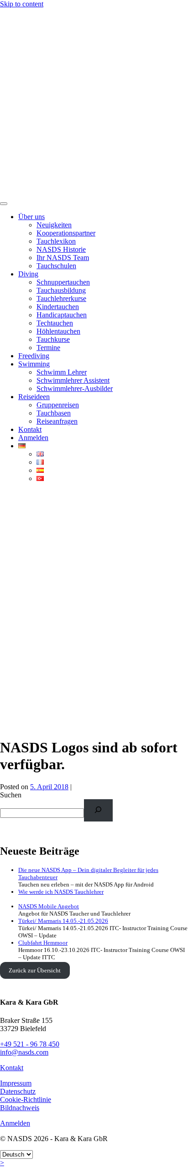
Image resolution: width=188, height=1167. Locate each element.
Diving (28, 274)
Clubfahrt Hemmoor (43, 942)
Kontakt (30, 429)
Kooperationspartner (66, 233)
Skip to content (21, 4)
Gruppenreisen (58, 405)
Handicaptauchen (62, 315)
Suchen (10, 795)
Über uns (31, 216)
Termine (48, 347)
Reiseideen (34, 397)
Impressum (15, 1083)
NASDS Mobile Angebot (48, 906)
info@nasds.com (24, 1052)
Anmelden (33, 437)
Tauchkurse (53, 339)
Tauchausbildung (61, 290)
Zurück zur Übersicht (35, 970)
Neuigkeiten (54, 225)
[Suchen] (98, 810)
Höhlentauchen (58, 331)
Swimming (34, 364)
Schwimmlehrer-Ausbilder (75, 388)
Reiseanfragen (57, 421)
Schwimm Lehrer (62, 372)
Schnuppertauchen (63, 282)
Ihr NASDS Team (63, 257)
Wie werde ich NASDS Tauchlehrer (61, 891)
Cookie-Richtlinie (25, 1099)
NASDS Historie (61, 249)
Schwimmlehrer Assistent (73, 380)
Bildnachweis (19, 1108)
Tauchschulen (56, 266)
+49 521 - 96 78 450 (29, 1044)
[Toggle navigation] (3, 203)
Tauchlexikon (56, 241)
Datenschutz (18, 1091)
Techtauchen (55, 323)
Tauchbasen (54, 413)
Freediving (33, 356)
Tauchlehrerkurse (61, 298)
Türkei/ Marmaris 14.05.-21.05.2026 (63, 920)
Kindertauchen (58, 307)
